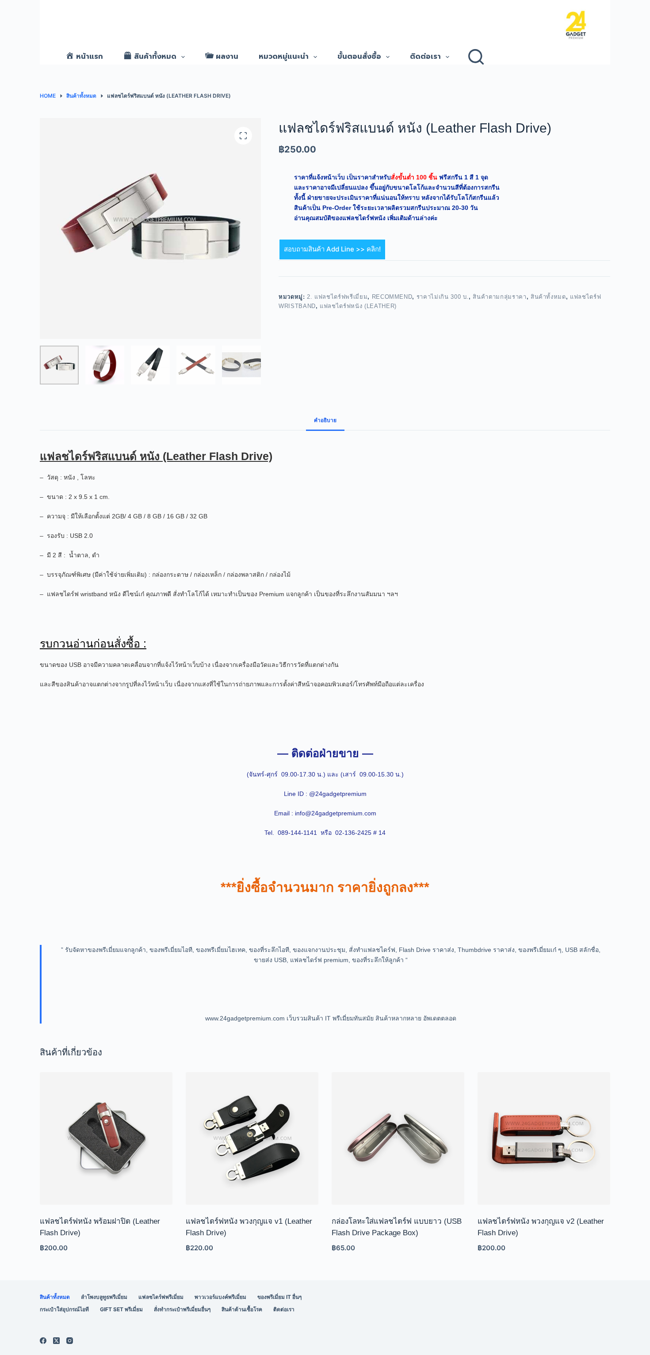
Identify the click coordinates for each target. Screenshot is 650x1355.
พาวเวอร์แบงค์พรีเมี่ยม (220, 1297)
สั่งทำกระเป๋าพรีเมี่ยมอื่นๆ (182, 1309)
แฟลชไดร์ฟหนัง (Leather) (358, 306)
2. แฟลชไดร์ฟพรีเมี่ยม (337, 296)
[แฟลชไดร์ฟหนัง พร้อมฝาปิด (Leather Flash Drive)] (106, 1138)
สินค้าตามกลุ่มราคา (499, 296)
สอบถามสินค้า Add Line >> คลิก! (332, 249)
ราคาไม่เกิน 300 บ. (443, 296)
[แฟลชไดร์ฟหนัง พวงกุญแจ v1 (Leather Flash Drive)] (252, 1138)
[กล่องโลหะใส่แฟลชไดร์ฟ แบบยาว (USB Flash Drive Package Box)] (398, 1138)
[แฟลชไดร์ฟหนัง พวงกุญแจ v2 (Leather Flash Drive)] (544, 1138)
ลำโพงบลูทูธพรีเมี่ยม (104, 1297)
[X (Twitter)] (56, 1340)
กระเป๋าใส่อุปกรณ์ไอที (64, 1309)
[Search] (476, 57)
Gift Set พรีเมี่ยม (121, 1309)
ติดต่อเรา (425, 56)
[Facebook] (43, 1340)
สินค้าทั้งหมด (548, 296)
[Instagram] (69, 1340)
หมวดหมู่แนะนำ (284, 56)
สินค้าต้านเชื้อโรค (242, 1309)
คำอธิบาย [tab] (325, 420)
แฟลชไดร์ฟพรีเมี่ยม (161, 1297)
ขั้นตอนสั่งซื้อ (359, 56)
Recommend (392, 296)
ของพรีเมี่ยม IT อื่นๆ (279, 1297)
